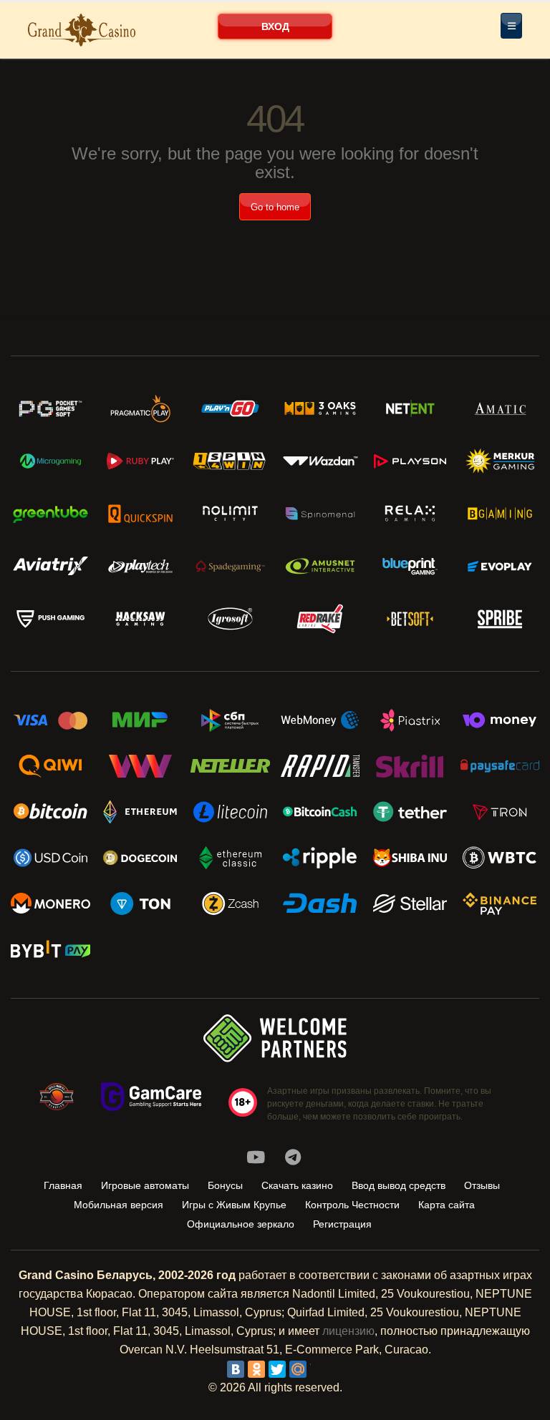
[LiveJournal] (318, 1369)
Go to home (275, 207)
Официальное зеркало (240, 1224)
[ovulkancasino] (293, 1157)
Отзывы (482, 1185)
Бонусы (225, 1185)
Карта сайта (446, 1204)
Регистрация (342, 1224)
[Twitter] (277, 1369)
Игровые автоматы (145, 1185)
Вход (275, 26)
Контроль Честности (352, 1204)
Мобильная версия (118, 1204)
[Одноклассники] (256, 1369)
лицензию (348, 1331)
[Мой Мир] (298, 1369)
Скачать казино (297, 1185)
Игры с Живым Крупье (234, 1204)
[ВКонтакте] (235, 1369)
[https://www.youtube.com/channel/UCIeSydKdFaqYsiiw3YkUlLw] (256, 1157)
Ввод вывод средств (398, 1185)
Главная (63, 1185)
